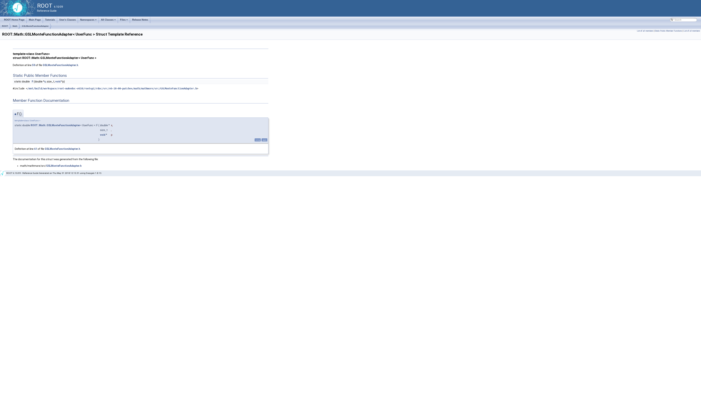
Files (124, 20)
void (58, 81)
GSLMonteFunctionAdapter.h (60, 65)
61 (35, 148)
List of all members (645, 31)
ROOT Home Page (14, 19)
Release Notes (140, 19)
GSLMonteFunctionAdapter (35, 26)
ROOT (5, 26)
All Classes (108, 20)
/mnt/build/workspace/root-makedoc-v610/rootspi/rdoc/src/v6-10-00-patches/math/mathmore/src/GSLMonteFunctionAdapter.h (112, 88)
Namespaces (88, 20)
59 (33, 65)
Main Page (35, 19)
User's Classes (67, 19)
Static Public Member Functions (668, 31)
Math (15, 26)
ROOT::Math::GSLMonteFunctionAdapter (55, 125)
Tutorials (50, 19)
